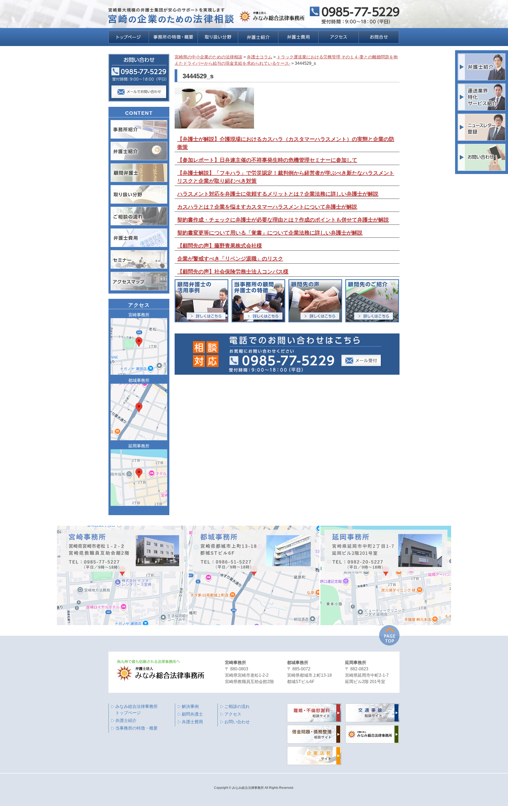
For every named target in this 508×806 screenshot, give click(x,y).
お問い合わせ (237, 722)
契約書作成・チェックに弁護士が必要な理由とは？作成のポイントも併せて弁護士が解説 (283, 220)
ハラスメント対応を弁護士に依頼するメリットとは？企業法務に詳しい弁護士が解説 (277, 194)
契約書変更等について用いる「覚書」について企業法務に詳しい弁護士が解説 (269, 233)
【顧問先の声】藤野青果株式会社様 (219, 246)
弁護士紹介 (126, 720)
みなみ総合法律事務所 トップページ (136, 709)
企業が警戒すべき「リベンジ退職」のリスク (230, 259)
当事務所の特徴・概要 (136, 728)
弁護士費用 (192, 722)
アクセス (232, 714)
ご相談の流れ (237, 706)
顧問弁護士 (192, 714)
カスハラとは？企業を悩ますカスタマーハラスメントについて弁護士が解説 (267, 207)
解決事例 (190, 706)
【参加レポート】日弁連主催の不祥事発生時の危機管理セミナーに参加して (267, 160)
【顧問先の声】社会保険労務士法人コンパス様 (232, 271)
